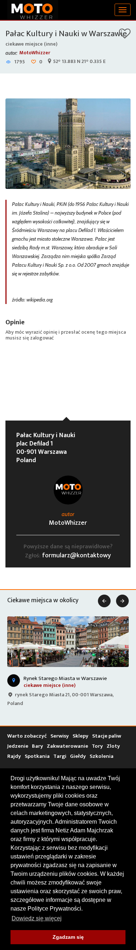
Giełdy (78, 756)
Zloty (113, 746)
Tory (97, 746)
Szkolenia (102, 756)
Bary (37, 746)
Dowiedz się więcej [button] (37, 918)
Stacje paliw (106, 735)
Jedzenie (17, 746)
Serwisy (59, 735)
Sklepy (80, 735)
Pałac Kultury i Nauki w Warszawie (66, 34)
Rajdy (14, 756)
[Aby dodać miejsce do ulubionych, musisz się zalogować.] (125, 36)
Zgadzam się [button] (68, 937)
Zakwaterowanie (67, 746)
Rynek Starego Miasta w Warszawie (65, 678)
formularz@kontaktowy (76, 555)
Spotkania (37, 756)
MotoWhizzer (34, 52)
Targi (59, 756)
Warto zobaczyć (27, 735)
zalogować (42, 338)
